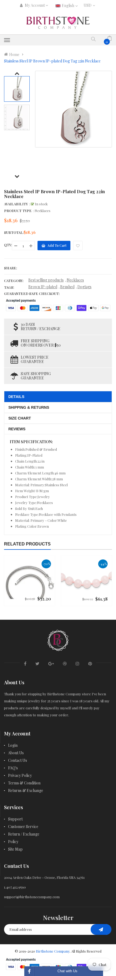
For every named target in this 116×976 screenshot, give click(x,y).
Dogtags (84, 286)
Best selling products (46, 280)
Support (15, 819)
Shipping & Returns (28, 407)
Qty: (8, 244)
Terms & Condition (24, 782)
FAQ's (13, 767)
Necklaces (75, 280)
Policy (13, 841)
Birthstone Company (53, 951)
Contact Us (17, 760)
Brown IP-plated (42, 286)
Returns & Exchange (25, 790)
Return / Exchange (23, 834)
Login (13, 745)
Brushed (67, 286)
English (68, 5)
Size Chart (19, 418)
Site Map (15, 849)
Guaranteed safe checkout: (32, 293)
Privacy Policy (20, 775)
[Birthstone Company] (58, 639)
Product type (18, 210)
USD (89, 5)
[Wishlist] (78, 245)
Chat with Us (67, 971)
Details (16, 396)
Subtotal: (14, 232)
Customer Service (23, 826)
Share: (10, 268)
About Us (16, 752)
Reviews (16, 429)
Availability (16, 204)
